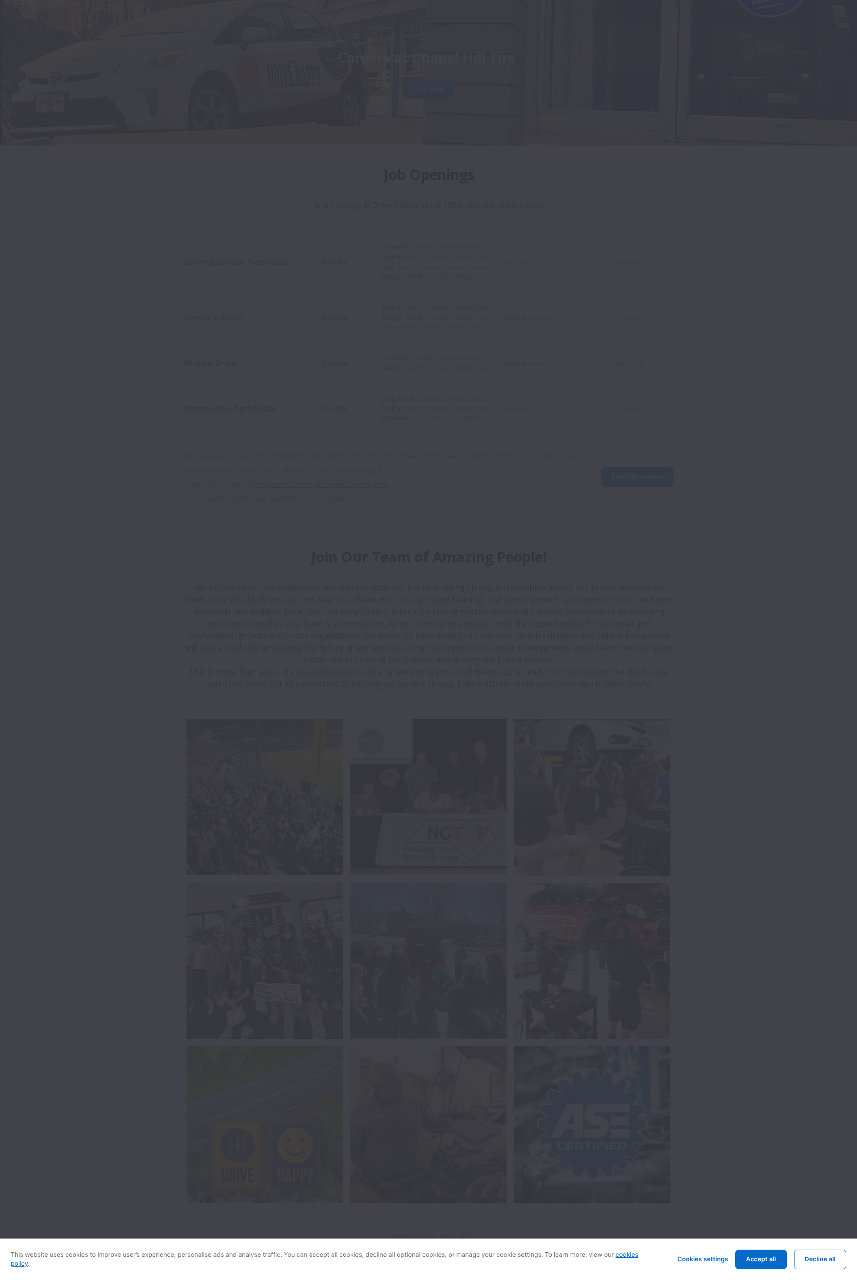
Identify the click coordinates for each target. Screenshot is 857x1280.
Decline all (820, 1259)
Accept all (761, 1259)
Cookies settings (703, 1259)
